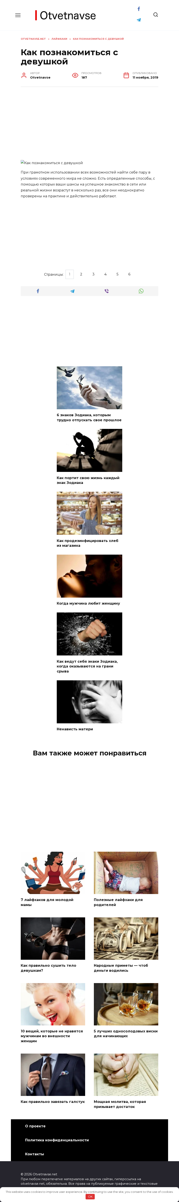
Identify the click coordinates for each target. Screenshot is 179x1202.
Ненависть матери (75, 729)
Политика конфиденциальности (57, 1140)
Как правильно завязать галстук (53, 1102)
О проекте (35, 1126)
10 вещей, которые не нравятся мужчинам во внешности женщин (52, 1036)
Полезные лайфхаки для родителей (118, 902)
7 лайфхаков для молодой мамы (47, 902)
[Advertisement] (89, 124)
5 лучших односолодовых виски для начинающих (126, 1033)
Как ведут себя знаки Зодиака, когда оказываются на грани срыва (87, 666)
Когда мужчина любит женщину (88, 603)
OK (90, 1196)
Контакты (34, 1154)
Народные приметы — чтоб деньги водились (121, 967)
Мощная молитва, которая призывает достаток (120, 1104)
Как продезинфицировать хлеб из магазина (87, 542)
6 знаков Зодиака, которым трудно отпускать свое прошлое (89, 417)
